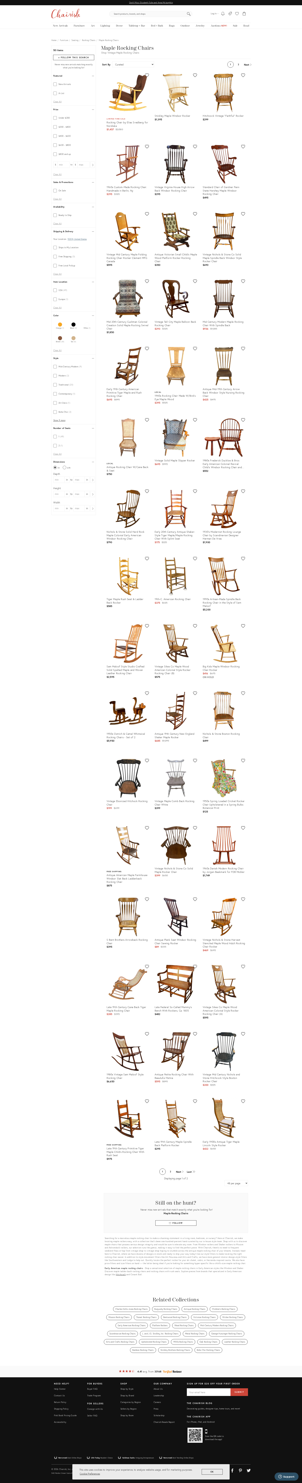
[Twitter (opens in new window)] (249, 1470)
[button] (236, 14)
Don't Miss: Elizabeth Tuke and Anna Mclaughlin (151, 2)
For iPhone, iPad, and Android (201, 1422)
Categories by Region (130, 1402)
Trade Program (94, 1395)
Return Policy (60, 1402)
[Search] (188, 14)
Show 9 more (59, 420)
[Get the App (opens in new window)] (195, 1435)
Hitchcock (121, 1274)
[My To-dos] (222, 14)
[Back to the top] (295, 1464)
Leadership (159, 1395)
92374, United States (77, 239)
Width (56, 502)
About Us (158, 1389)
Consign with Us (95, 1409)
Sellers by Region (128, 1408)
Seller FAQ (92, 1415)
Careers (157, 1402)
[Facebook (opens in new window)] (232, 1470)
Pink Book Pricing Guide (65, 1415)
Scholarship (159, 1415)
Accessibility (60, 1422)
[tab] (73, 84)
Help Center (60, 1389)
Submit (239, 1392)
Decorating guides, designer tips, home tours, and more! (213, 1408)
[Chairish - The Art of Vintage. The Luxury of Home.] (65, 14)
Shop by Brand (127, 1395)
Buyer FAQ (92, 1389)
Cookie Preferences (90, 1473)
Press (156, 1408)
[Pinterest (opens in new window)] (240, 1470)
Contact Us (59, 1395)
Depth (56, 473)
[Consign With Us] (230, 14)
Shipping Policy (61, 1408)
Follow (177, 1223)
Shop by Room (127, 1415)
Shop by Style (127, 1389)
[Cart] (244, 14)
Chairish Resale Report (164, 1422)
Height (57, 488)
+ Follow (73, 57)
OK (212, 1471)
